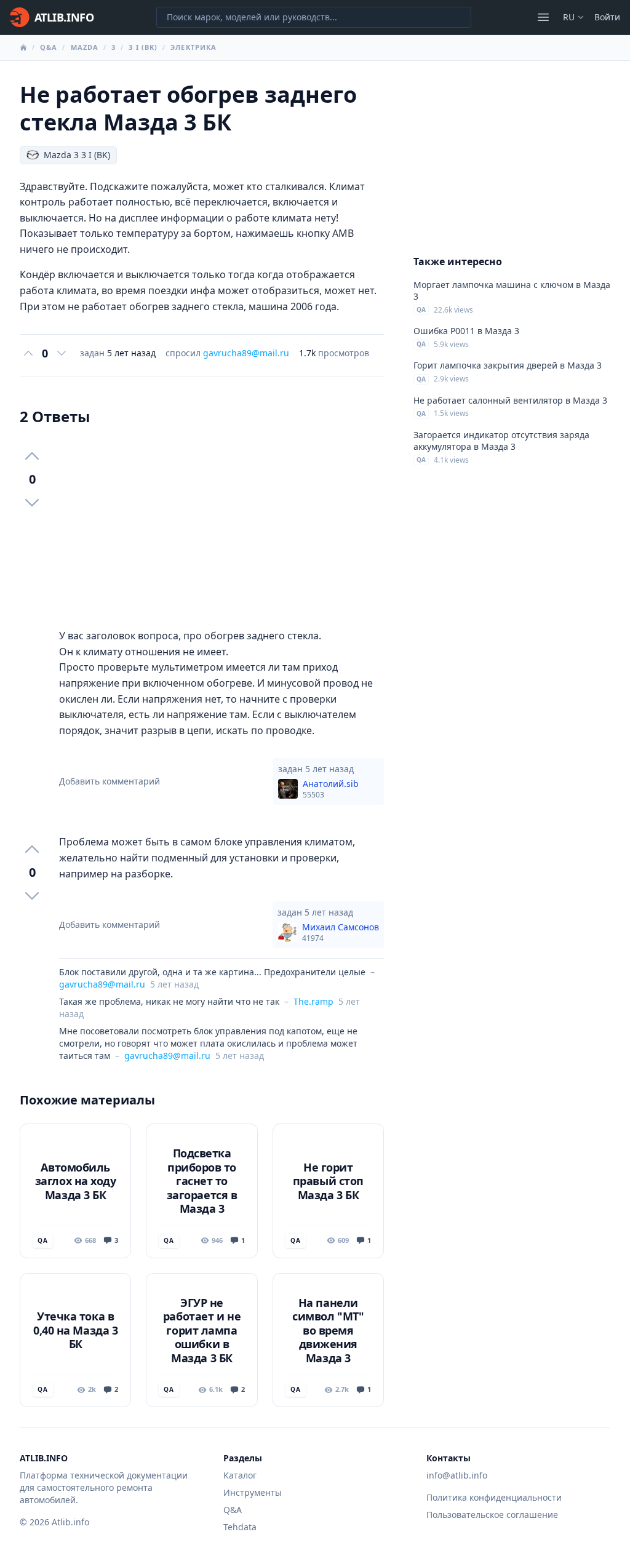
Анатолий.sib (331, 789)
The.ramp (313, 1001)
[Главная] (23, 47)
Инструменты (252, 1492)
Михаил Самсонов (340, 932)
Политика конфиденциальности (494, 1497)
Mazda (85, 47)
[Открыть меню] (543, 17)
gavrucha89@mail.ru (246, 353)
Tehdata (240, 1527)
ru (569, 17)
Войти (607, 17)
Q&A (48, 47)
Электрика (193, 47)
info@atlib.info (456, 1475)
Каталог (240, 1475)
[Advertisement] (221, 527)
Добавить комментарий (109, 781)
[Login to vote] (28, 353)
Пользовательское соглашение (492, 1514)
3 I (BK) (143, 47)
